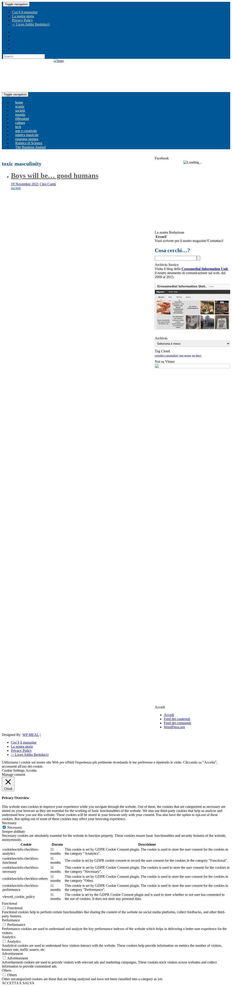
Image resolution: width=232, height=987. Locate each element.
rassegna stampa (26, 139)
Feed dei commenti (177, 723)
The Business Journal (30, 147)
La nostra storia (23, 16)
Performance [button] (11, 920)
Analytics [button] (8, 937)
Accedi (169, 715)
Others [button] (6, 970)
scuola (19, 106)
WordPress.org (174, 727)
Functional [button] (9, 903)
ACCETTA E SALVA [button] (18, 983)
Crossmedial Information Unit (204, 269)
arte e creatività (26, 131)
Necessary (14, 827)
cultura (20, 123)
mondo (20, 114)
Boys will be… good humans (54, 175)
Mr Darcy (196, 355)
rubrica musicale (27, 135)
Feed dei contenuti (177, 719)
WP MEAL (30, 735)
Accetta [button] (31, 770)
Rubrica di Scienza (28, 143)
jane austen (185, 355)
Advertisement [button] (12, 954)
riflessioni (22, 119)
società (20, 110)
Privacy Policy (22, 20)
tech (18, 127)
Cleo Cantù (48, 184)
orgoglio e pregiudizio (166, 355)
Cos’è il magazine (25, 12)
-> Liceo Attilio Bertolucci (31, 24)
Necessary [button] (9, 823)
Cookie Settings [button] (13, 770)
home (19, 102)
